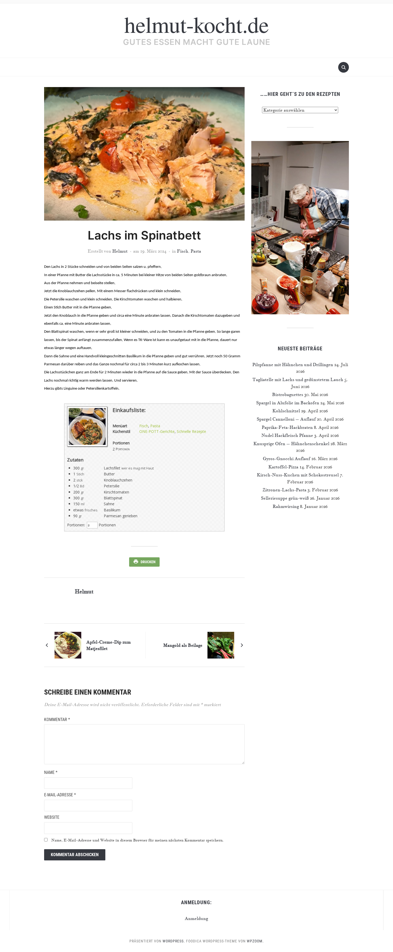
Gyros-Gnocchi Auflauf (286, 458)
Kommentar (57, 719)
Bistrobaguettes (287, 394)
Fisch (182, 251)
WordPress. (174, 941)
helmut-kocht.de (196, 24)
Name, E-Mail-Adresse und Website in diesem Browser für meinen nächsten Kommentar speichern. (137, 840)
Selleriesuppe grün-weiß (285, 498)
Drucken (148, 562)
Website (51, 817)
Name (50, 772)
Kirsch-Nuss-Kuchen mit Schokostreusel (298, 474)
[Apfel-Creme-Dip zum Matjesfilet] (68, 644)
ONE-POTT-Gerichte (157, 431)
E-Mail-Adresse (60, 794)
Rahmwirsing (286, 506)
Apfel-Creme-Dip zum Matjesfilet (108, 645)
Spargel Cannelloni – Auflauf (286, 419)
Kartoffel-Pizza (283, 466)
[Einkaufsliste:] (87, 445)
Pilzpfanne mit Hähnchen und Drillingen (292, 364)
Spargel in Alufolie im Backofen (287, 402)
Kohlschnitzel (286, 410)
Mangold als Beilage (182, 645)
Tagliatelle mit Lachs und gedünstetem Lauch (297, 379)
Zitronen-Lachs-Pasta (284, 489)
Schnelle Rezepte (191, 431)
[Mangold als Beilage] (220, 644)
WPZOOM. (255, 941)
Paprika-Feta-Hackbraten (287, 427)
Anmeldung (196, 918)
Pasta (196, 251)
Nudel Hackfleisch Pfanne (287, 435)
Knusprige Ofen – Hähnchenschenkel (291, 443)
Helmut (120, 251)
